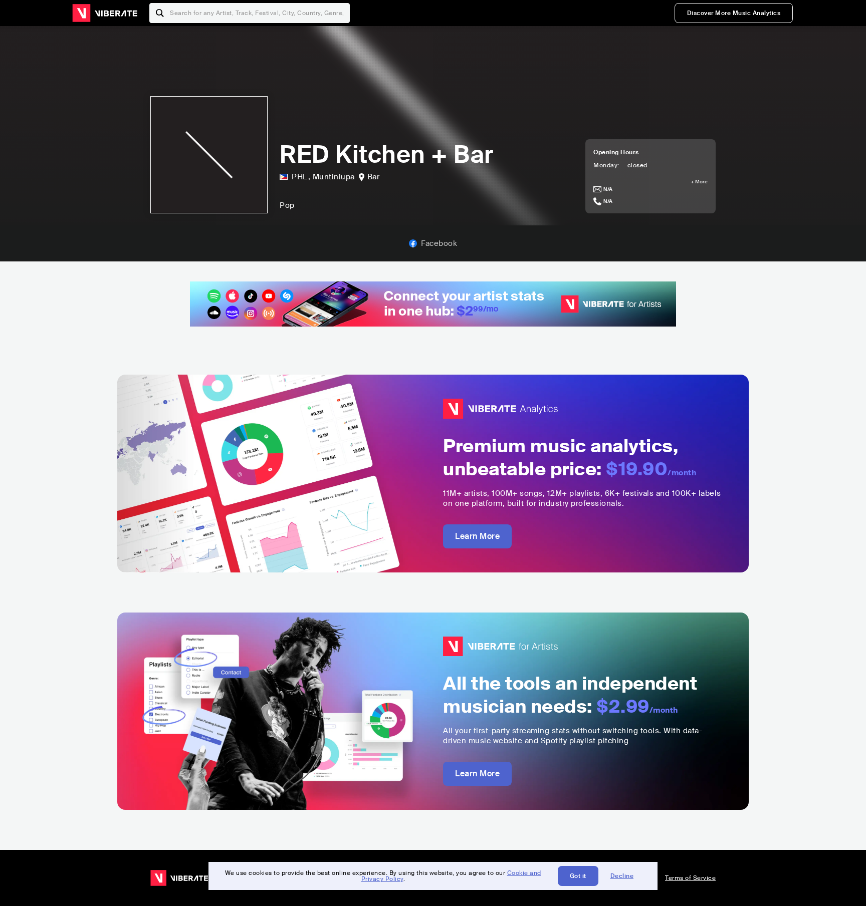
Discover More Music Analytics (734, 13)
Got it (578, 876)
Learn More (477, 536)
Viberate (104, 13)
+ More (699, 181)
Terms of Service (690, 878)
